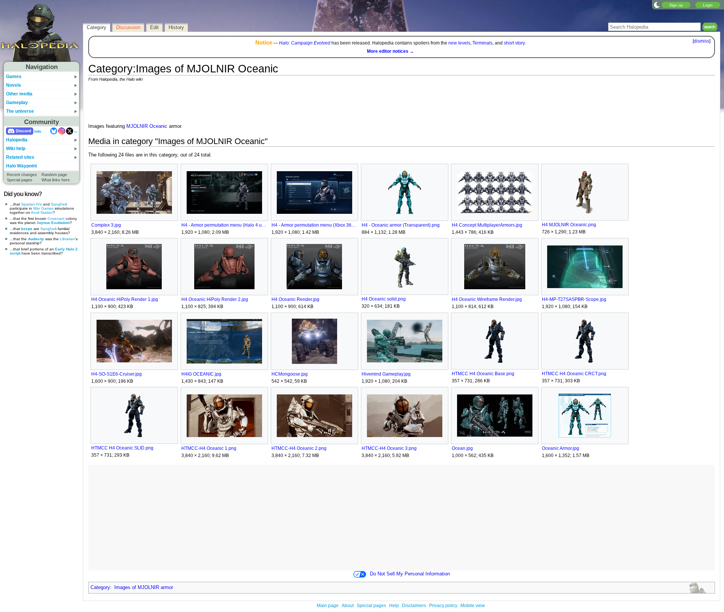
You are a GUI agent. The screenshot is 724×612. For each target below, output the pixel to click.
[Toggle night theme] (657, 4)
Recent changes (22, 174)
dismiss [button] (701, 41)
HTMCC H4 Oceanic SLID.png (122, 448)
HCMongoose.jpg (290, 374)
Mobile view (472, 605)
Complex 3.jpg (106, 225)
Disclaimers (414, 605)
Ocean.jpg (462, 448)
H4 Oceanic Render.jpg (295, 299)
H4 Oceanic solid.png (384, 299)
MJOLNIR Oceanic (146, 126)
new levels (459, 43)
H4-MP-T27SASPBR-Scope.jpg (574, 299)
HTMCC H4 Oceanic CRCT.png (574, 373)
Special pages (19, 180)
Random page (54, 174)
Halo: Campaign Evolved (304, 43)
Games (13, 76)
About (348, 605)
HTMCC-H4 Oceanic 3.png (389, 448)
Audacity (36, 239)
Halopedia (17, 140)
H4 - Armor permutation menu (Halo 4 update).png (224, 225)
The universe (20, 111)
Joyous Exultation (53, 223)
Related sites (20, 157)
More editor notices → (390, 51)
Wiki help (15, 148)
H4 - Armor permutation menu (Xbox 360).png (314, 225)
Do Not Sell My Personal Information (410, 574)
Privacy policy (443, 605)
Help (394, 605)
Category (100, 587)
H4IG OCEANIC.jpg (201, 374)
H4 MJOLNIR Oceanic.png (569, 224)
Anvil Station (42, 212)
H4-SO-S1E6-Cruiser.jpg (116, 374)
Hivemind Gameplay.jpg (386, 374)
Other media (19, 94)
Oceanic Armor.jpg (560, 448)
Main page (328, 605)
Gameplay (17, 102)
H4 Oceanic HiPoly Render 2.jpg (214, 299)
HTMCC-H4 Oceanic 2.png (299, 448)
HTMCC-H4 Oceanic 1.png (208, 448)
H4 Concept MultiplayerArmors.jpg (487, 225)
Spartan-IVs (31, 204)
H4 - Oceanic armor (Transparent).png (401, 225)
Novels (13, 85)
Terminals (482, 43)
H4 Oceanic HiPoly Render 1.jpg (124, 299)
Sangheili (59, 204)
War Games (43, 208)
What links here (55, 180)
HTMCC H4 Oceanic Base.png (483, 373)
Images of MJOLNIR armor (143, 587)
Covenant (56, 218)
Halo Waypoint (21, 166)
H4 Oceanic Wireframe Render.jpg (487, 299)
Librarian (67, 239)
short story (514, 43)
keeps (26, 229)
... (75, 130)
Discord (23, 131)
